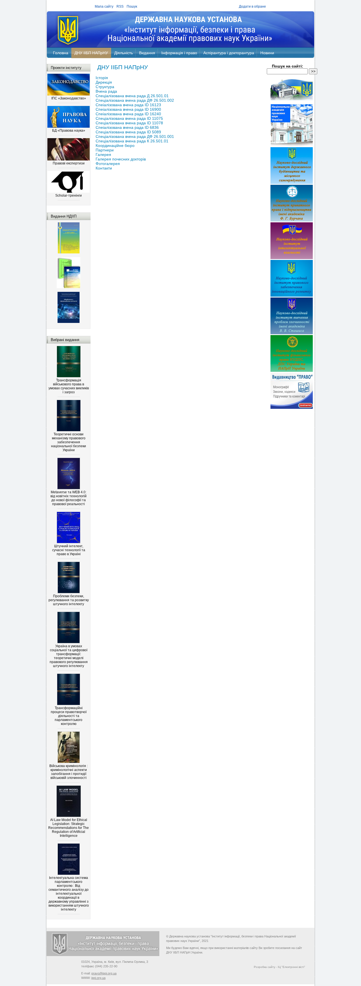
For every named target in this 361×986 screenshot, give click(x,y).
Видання (147, 53)
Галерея (103, 154)
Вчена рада (106, 91)
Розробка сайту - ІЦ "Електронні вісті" (279, 966)
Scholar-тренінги (68, 195)
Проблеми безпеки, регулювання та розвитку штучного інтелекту (69, 600)
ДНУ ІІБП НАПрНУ (91, 53)
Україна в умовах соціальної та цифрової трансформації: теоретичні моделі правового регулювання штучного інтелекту (69, 656)
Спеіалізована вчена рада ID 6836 (127, 127)
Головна (60, 53)
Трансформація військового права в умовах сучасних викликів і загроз (69, 386)
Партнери (105, 150)
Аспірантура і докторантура (228, 53)
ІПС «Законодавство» (68, 98)
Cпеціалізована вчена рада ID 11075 (129, 118)
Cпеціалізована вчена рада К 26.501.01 (132, 141)
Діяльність (123, 53)
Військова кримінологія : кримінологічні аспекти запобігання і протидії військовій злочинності (68, 772)
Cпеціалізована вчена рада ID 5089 (128, 132)
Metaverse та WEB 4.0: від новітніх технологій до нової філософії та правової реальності (68, 498)
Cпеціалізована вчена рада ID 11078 (129, 123)
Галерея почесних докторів (121, 159)
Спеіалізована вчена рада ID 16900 (128, 109)
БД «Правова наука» (68, 131)
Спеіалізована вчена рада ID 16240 (128, 114)
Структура (105, 86)
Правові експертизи (69, 163)
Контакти (104, 168)
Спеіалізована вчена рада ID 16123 (128, 105)
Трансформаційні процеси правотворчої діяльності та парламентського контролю (69, 716)
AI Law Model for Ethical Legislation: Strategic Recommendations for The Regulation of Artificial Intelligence (68, 828)
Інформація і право (179, 53)
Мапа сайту (104, 6)
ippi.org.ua (98, 978)
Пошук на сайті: (287, 66)
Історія (102, 77)
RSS (120, 6)
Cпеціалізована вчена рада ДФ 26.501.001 (135, 136)
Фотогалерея (108, 163)
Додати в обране (252, 6)
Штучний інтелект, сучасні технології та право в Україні (68, 550)
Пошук (132, 6)
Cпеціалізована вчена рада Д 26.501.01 (132, 96)
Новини (267, 53)
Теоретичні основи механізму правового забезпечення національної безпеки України (68, 442)
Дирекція (104, 82)
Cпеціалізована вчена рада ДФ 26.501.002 (135, 100)
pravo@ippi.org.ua (103, 973)
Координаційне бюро (115, 145)
